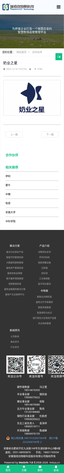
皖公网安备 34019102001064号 (29, 438)
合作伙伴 (37, 52)
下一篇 (50, 134)
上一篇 (14, 134)
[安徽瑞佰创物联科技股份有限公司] (32, 7)
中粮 (8, 194)
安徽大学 (10, 212)
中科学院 (10, 221)
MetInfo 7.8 (26, 462)
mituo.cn (54, 462)
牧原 (8, 203)
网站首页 (21, 52)
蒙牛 (8, 185)
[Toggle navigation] (58, 7)
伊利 (8, 176)
